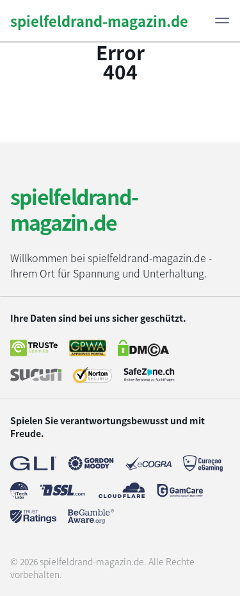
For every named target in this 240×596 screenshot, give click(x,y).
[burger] (222, 20)
